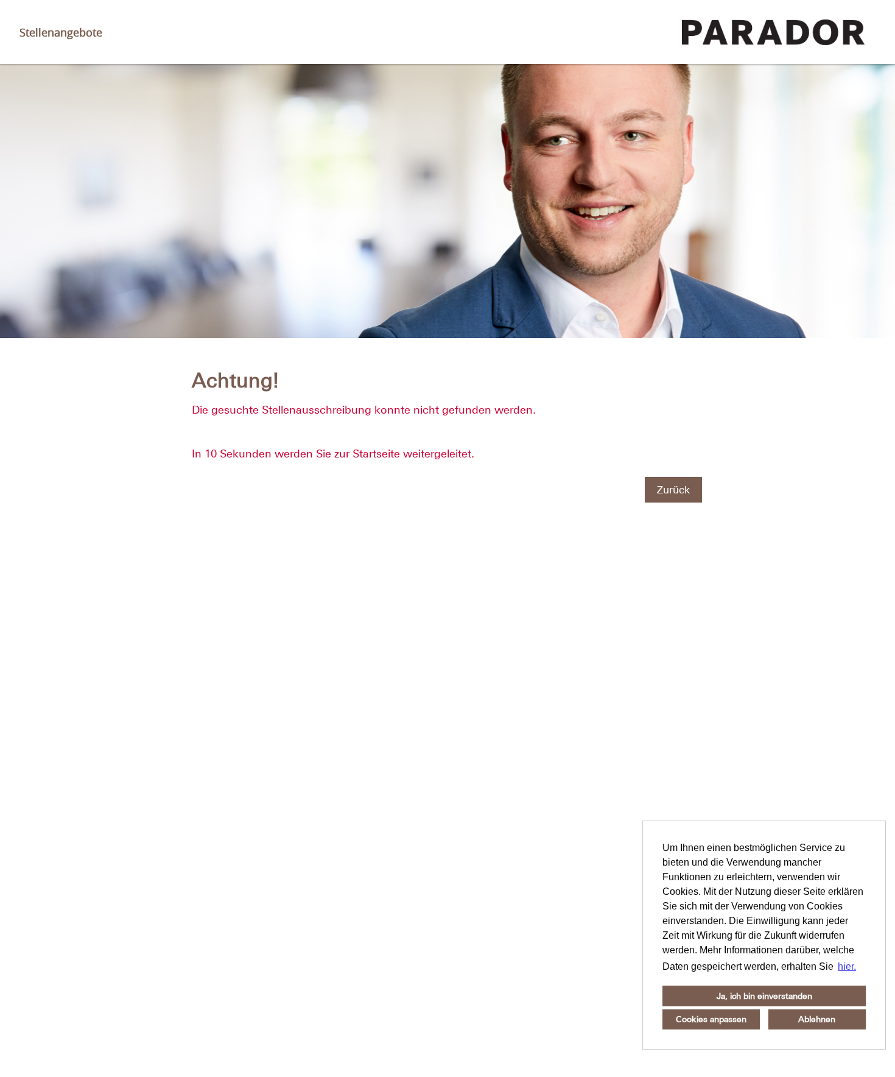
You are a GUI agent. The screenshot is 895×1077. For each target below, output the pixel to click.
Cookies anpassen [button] (711, 1019)
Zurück (673, 490)
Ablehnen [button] (816, 1019)
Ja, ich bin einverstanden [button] (764, 996)
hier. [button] (847, 966)
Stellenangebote (60, 32)
